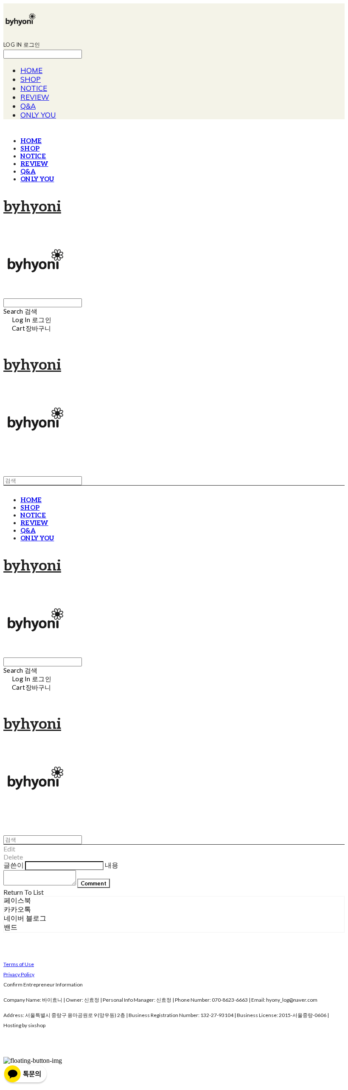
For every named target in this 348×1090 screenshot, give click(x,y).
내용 (111, 865)
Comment (94, 883)
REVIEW (34, 97)
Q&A (28, 105)
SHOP (30, 79)
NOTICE (33, 88)
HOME (31, 70)
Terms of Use (18, 964)
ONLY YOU (38, 114)
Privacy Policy (18, 974)
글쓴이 (13, 865)
